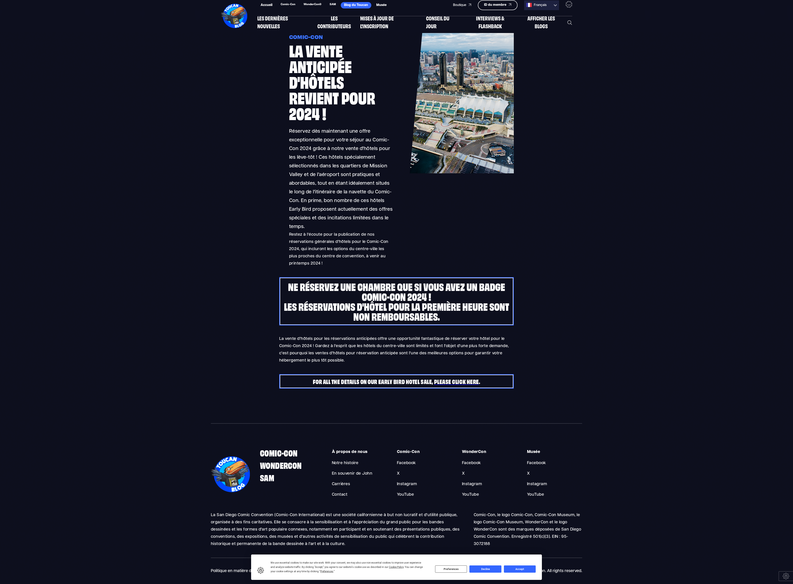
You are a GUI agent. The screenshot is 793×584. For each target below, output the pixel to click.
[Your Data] (786, 576)
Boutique (460, 5)
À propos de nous (350, 452)
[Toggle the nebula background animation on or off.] (569, 5)
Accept (519, 569)
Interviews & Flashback (490, 22)
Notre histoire (345, 463)
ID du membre (495, 5)
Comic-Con (279, 452)
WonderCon (281, 465)
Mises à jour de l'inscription (377, 22)
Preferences (451, 569)
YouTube (405, 495)
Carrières (341, 484)
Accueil (266, 5)
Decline (485, 569)
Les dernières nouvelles (272, 22)
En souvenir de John (352, 474)
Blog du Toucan (356, 5)
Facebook (406, 463)
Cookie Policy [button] (396, 567)
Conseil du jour (437, 22)
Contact (339, 495)
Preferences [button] (326, 571)
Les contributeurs (334, 22)
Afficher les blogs (541, 22)
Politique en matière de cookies (240, 571)
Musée (381, 5)
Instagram (407, 484)
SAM (267, 477)
